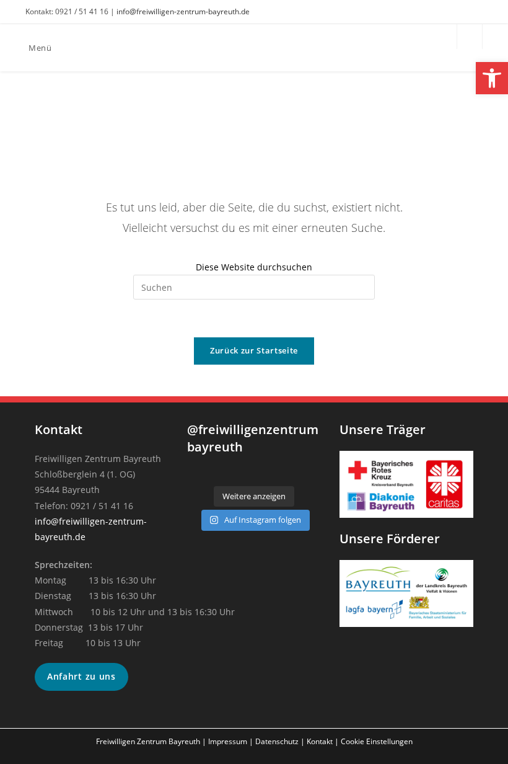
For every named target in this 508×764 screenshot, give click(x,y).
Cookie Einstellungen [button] (377, 741)
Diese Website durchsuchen (254, 267)
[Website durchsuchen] (469, 37)
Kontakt (320, 741)
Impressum (227, 741)
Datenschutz (277, 741)
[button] (492, 78)
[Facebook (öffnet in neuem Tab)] (460, 12)
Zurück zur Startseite (254, 350)
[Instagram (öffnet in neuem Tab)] (476, 12)
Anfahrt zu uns (81, 676)
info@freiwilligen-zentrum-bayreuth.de (183, 11)
